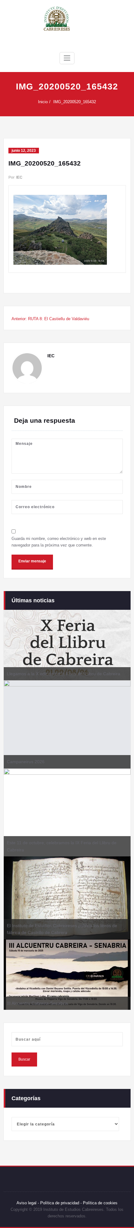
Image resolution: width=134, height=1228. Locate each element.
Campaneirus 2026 (26, 761)
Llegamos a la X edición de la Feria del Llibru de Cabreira (63, 673)
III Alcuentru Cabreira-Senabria (37, 1003)
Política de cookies (99, 1203)
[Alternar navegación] (67, 58)
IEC (19, 177)
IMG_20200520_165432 (74, 101)
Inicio (43, 101)
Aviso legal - (28, 1203)
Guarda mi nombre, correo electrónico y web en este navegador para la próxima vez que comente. (59, 541)
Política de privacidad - (61, 1203)
